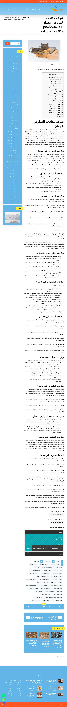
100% (60, 114)
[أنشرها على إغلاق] (54, 607)
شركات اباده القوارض (47, 570)
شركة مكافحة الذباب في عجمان (57, 579)
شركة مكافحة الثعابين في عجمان (56, 576)
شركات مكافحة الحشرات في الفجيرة (14, 103)
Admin (58, 561)
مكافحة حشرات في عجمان (56, 85)
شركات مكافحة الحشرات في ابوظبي (14, 98)
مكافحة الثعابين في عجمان (56, 96)
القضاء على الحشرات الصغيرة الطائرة (14, 67)
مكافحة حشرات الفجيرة (14, 199)
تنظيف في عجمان (15, 86)
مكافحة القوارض (59, 591)
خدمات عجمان (36, 561)
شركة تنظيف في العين (14, 120)
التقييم (60, 102)
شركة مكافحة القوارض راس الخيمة (56, 519)
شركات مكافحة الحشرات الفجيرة (12, 95)
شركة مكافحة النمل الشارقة (54, 207)
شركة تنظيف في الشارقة (14, 117)
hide (55, 74)
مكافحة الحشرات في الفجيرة (13, 179)
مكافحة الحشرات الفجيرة (14, 173)
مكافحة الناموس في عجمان (56, 93)
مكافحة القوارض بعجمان (57, 83)
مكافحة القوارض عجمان (57, 81)
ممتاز (59, 116)
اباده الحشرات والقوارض (44, 564)
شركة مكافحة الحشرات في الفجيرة (14, 146)
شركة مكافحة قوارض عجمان (43, 585)
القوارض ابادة (37, 567)
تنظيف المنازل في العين (14, 71)
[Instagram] (3, 703)
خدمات (9, 686)
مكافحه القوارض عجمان (36, 600)
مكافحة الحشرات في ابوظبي (13, 176)
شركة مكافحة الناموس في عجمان (42, 582)
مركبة (9, 680)
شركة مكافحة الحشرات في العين (12, 143)
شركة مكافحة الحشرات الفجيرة (13, 137)
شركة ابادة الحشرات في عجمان (57, 573)
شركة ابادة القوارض (45, 573)
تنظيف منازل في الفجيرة (14, 89)
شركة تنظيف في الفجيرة (14, 123)
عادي (18, 686)
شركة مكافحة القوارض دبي (57, 522)
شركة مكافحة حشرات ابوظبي (13, 158)
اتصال (18, 691)
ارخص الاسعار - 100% (56, 106)
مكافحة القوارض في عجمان (56, 79)
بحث (7, 43)
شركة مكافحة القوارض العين (56, 514)
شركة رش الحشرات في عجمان (34, 573)
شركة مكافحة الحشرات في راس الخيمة (13, 151)
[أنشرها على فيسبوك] (59, 607)
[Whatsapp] (3, 699)
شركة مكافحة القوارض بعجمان (44, 579)
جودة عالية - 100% (56, 108)
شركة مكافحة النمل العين (33, 160)
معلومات (18, 693)
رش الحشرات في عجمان (57, 91)
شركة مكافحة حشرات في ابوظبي (12, 161)
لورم (10, 691)
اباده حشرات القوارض (33, 564)
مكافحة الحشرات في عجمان (56, 87)
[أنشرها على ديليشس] (38, 607)
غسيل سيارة (8, 682)
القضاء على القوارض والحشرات (47, 567)
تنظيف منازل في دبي (14, 92)
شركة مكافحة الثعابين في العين (13, 131)
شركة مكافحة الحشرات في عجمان (42, 576)
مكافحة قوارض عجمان (46, 600)
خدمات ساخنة (8, 695)
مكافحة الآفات (16, 680)
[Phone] (3, 695)
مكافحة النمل (16, 191)
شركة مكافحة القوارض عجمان (56, 77)
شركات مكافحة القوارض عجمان (55, 95)
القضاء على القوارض (58, 567)
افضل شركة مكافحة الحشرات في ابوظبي (13, 59)
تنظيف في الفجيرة (15, 77)
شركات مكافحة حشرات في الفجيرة (14, 107)
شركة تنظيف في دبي (14, 114)
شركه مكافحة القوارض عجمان (31, 585)
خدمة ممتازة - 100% (56, 104)
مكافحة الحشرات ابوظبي (14, 170)
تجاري (9, 684)
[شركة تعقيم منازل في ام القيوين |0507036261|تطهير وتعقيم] (39, 688)
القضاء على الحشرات (14, 63)
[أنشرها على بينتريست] (49, 607)
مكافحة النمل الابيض (15, 194)
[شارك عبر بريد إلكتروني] (28, 607)
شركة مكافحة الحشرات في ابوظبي (12, 140)
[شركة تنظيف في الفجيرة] (57, 9)
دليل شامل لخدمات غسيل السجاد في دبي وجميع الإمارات (34, 681)
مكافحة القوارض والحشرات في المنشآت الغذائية (54, 597)
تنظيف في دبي (16, 80)
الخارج (9, 689)
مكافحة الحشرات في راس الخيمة (12, 182)
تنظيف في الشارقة (15, 74)
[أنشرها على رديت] (44, 607)
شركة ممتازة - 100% (56, 112)
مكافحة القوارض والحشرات (45, 594)
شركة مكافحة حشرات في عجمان (56, 527)
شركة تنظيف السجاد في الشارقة (13, 111)
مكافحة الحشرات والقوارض (13, 188)
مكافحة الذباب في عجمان (56, 89)
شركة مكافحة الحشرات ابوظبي (13, 134)
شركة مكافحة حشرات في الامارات (12, 164)
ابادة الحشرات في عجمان (56, 98)
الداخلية (18, 689)
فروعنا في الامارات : (57, 100)
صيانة (18, 684)
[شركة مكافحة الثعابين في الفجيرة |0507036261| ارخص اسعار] (39, 695)
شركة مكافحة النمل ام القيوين (47, 181)
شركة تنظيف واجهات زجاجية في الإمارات (13, 127)
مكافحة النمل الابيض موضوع (13, 197)
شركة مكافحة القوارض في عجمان (56, 582)
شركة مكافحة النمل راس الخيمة (57, 146)
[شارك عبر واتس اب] (33, 607)
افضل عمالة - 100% (56, 110)
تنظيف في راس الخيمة (14, 83)
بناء (19, 682)
